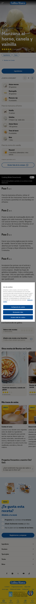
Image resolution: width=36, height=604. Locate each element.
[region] (18, 302)
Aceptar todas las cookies (18, 317)
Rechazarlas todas (18, 312)
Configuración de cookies (18, 307)
